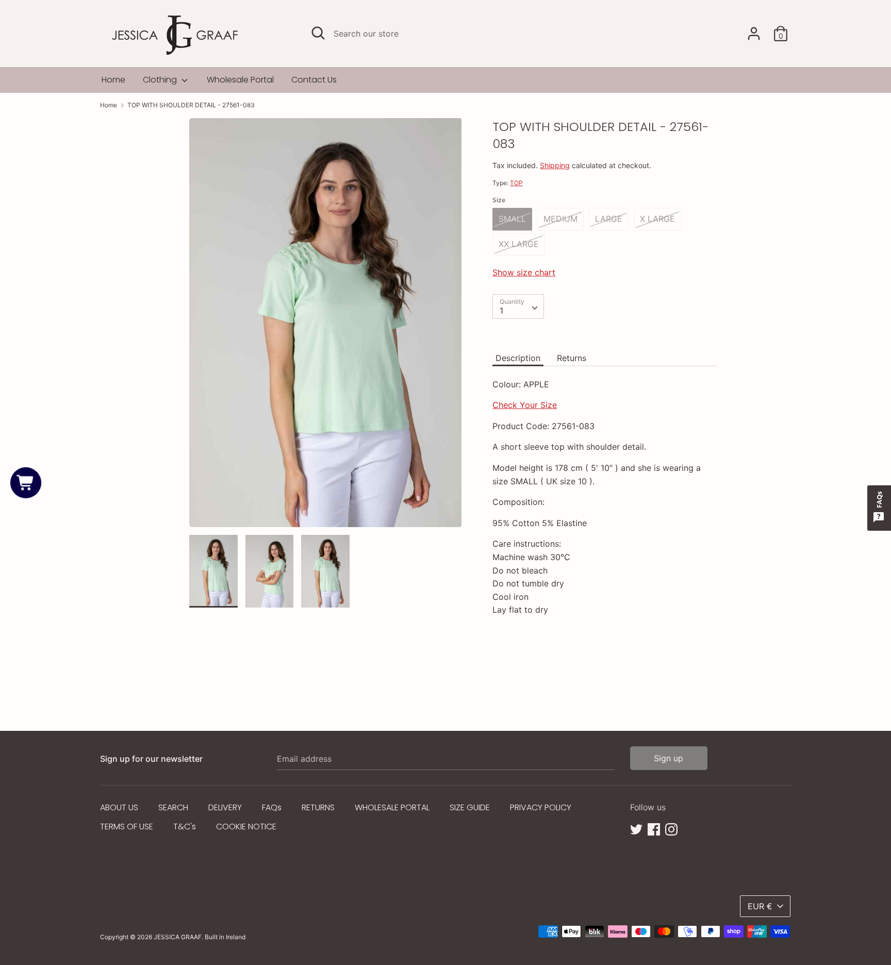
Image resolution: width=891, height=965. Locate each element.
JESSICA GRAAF (178, 937)
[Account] (754, 29)
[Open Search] (318, 33)
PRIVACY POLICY (540, 807)
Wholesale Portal (240, 80)
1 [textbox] (501, 310)
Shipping (555, 165)
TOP (516, 183)
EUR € (760, 906)
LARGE (608, 219)
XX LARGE (519, 244)
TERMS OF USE (126, 826)
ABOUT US (119, 807)
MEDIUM (560, 219)
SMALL (512, 219)
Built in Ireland (225, 937)
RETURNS (318, 807)
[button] (25, 482)
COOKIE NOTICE (246, 826)
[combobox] (518, 306)
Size (498, 200)
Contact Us (314, 80)
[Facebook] (654, 828)
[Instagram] (671, 828)
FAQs (272, 807)
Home (113, 80)
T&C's (184, 826)
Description (518, 358)
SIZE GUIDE (470, 807)
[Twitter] (636, 828)
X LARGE (657, 219)
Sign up (668, 758)
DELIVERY (225, 807)
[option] (325, 326)
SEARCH (173, 807)
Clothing (161, 80)
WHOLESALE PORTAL (392, 807)
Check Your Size (524, 405)
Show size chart (523, 272)
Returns (571, 358)
